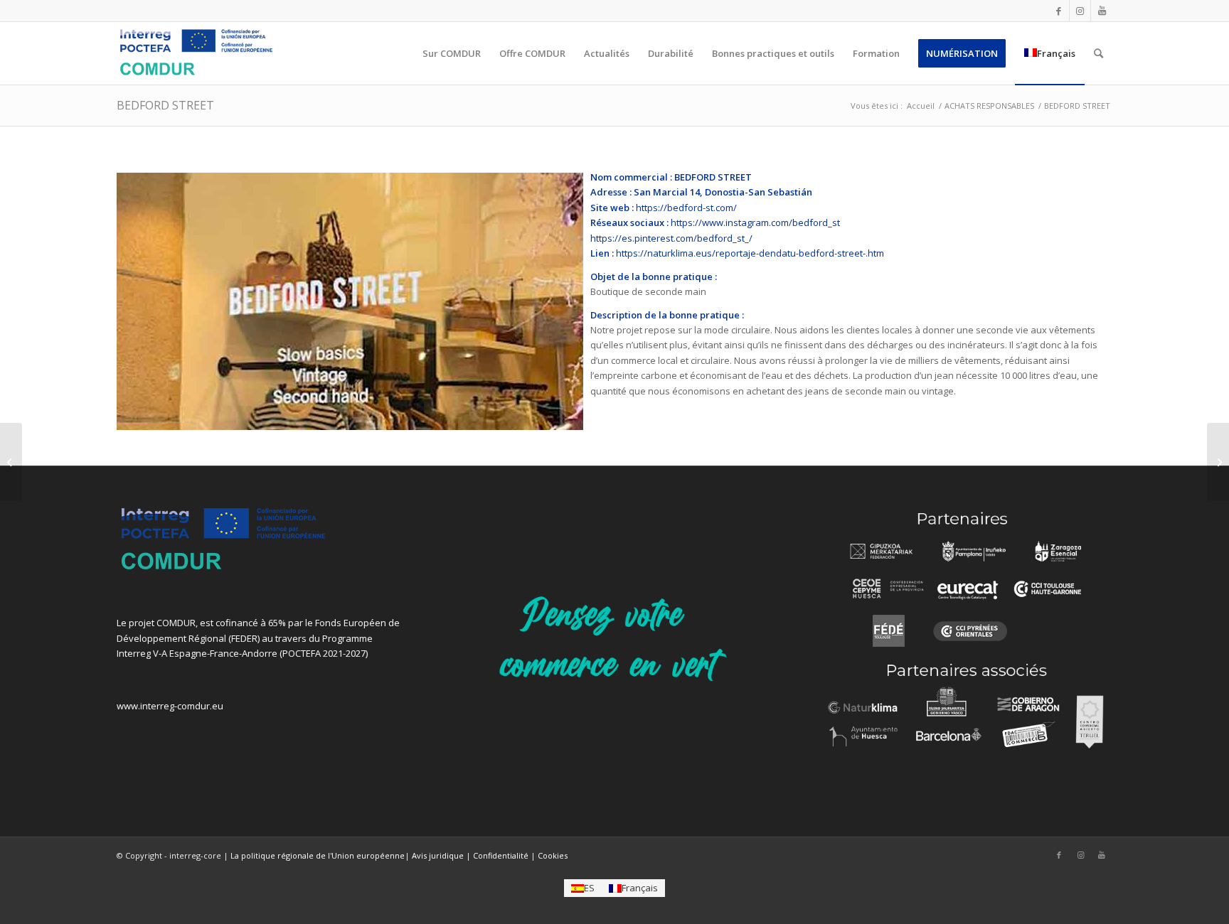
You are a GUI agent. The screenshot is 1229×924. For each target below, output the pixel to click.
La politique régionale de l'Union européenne (317, 855)
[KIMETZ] (11, 462)
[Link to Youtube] (1101, 10)
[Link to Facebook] (1058, 10)
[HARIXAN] (1218, 462)
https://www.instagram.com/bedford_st (755, 222)
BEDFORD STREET (165, 105)
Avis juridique (438, 855)
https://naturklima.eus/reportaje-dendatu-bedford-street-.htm (750, 253)
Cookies (553, 855)
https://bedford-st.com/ (686, 207)
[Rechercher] (1098, 53)
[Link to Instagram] (1080, 10)
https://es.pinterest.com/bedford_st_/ (671, 238)
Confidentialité (500, 855)
